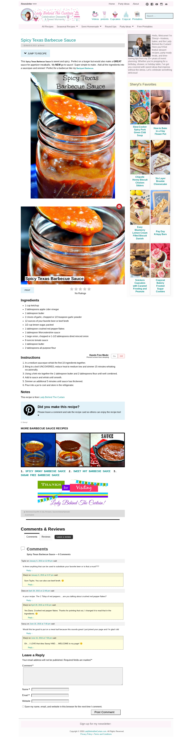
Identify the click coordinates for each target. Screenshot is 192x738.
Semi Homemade (90, 26)
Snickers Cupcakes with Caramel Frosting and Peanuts (140, 286)
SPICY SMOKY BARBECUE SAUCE (45, 471)
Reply (29, 570)
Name (26, 689)
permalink (30, 515)
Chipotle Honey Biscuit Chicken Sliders (139, 181)
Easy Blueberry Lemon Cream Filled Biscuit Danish (139, 233)
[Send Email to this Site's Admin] (165, 4)
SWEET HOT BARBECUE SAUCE (91, 471)
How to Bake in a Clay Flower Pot (160, 131)
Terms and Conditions (103, 734)
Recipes (48, 512)
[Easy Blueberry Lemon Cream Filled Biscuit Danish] (140, 224)
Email (26, 695)
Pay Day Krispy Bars (160, 232)
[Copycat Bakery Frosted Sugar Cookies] (160, 277)
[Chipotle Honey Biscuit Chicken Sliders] (140, 174)
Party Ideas (123, 4)
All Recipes (47, 26)
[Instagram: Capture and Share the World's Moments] (161, 4)
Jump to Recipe (37, 53)
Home (112, 4)
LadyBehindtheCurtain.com (95, 731)
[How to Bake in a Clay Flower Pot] (160, 123)
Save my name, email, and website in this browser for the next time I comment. (63, 706)
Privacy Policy (86, 734)
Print (27, 290)
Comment (27, 665)
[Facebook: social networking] (151, 4)
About (136, 4)
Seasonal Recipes (66, 26)
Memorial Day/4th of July (35, 512)
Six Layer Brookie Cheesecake (160, 181)
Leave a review (64, 537)
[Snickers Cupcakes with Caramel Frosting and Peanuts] (140, 277)
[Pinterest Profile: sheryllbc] (31, 410)
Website (26, 701)
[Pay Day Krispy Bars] (160, 224)
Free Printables (145, 26)
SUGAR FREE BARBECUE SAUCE (40, 475)
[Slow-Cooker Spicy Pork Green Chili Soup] (140, 123)
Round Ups (110, 26)
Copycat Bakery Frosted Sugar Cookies (160, 286)
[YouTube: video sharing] (156, 4)
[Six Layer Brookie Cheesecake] (160, 174)
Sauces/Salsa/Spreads (61, 512)
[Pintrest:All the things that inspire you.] (146, 4)
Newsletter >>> (29, 4)
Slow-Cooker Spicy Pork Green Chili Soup (140, 131)
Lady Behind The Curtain (52, 397)
